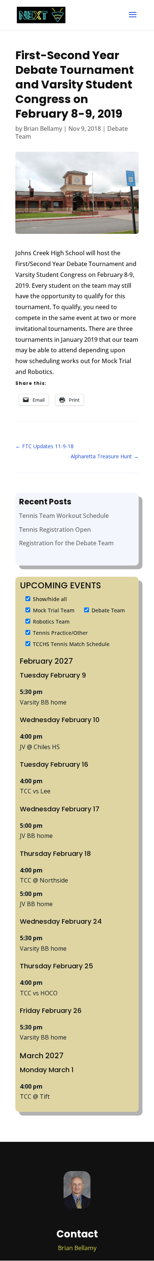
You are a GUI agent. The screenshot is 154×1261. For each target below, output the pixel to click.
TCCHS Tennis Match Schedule (70, 644)
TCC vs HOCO (39, 993)
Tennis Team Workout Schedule (64, 516)
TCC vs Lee (35, 791)
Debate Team (107, 610)
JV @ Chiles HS (40, 747)
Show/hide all (49, 599)
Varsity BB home (43, 702)
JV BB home (36, 836)
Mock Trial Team (52, 610)
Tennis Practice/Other (59, 632)
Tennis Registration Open (55, 529)
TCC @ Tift (35, 1096)
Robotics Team (50, 621)
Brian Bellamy (43, 128)
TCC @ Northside (44, 880)
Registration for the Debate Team (66, 543)
